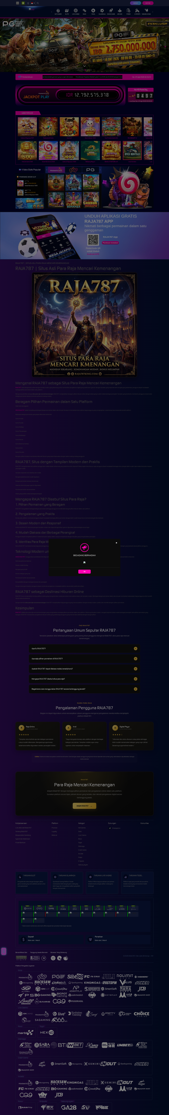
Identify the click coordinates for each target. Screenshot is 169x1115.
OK (84, 572)
